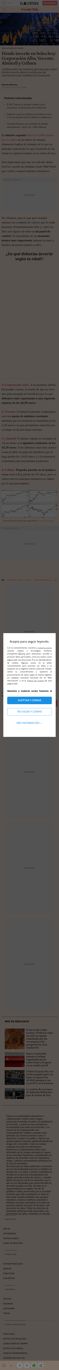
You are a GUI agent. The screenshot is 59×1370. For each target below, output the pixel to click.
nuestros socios (45, 647)
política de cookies (36, 680)
